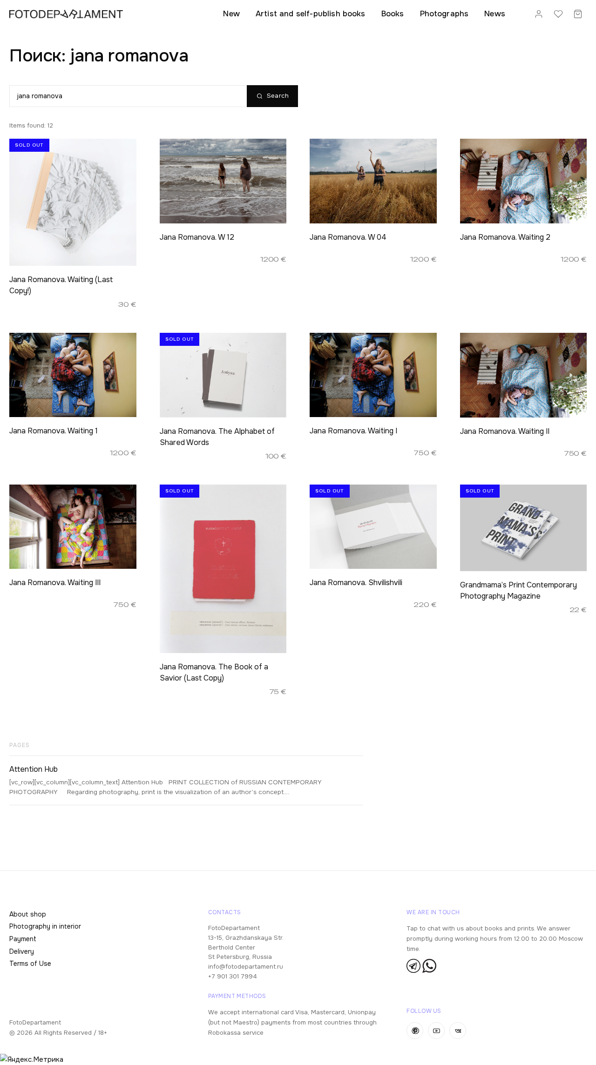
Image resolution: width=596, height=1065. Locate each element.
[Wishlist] (558, 14)
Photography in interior (45, 926)
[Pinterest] (414, 1030)
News (494, 14)
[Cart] (578, 14)
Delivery (21, 951)
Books (392, 14)
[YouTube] (436, 1030)
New (231, 14)
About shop (27, 914)
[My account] (539, 14)
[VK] (457, 1030)
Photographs (444, 14)
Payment (22, 939)
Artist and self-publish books (311, 14)
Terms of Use (30, 963)
